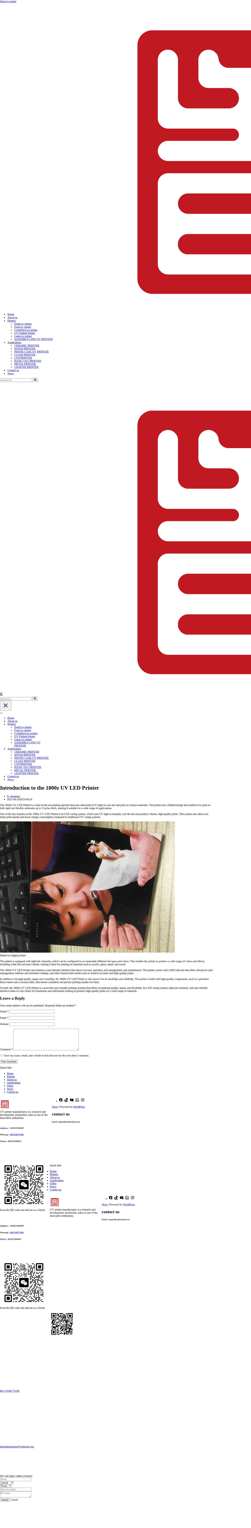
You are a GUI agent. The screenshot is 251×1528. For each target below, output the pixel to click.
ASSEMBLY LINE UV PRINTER (33, 339)
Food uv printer (22, 326)
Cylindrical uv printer (25, 330)
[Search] (35, 380)
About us (12, 317)
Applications (13, 1082)
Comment (6, 1049)
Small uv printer (23, 323)
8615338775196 (17, 1135)
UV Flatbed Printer (24, 333)
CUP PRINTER (23, 357)
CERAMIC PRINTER (26, 345)
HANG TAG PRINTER (27, 360)
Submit (4, 1500)
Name (4, 1011)
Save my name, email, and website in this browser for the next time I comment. (46, 1055)
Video (10, 1085)
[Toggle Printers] (60, 724)
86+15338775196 (9, 1390)
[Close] (5, 706)
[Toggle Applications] (60, 748)
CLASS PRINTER (24, 354)
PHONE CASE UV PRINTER (31, 351)
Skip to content (8, 1)
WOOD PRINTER (24, 348)
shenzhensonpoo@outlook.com (17, 1446)
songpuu (14, 796)
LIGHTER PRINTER (26, 367)
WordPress (79, 1106)
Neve (55, 1106)
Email (4, 1017)
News (11, 373)
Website (4, 1024)
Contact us (13, 370)
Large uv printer (23, 336)
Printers (11, 1076)
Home (11, 314)
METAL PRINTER (25, 364)
